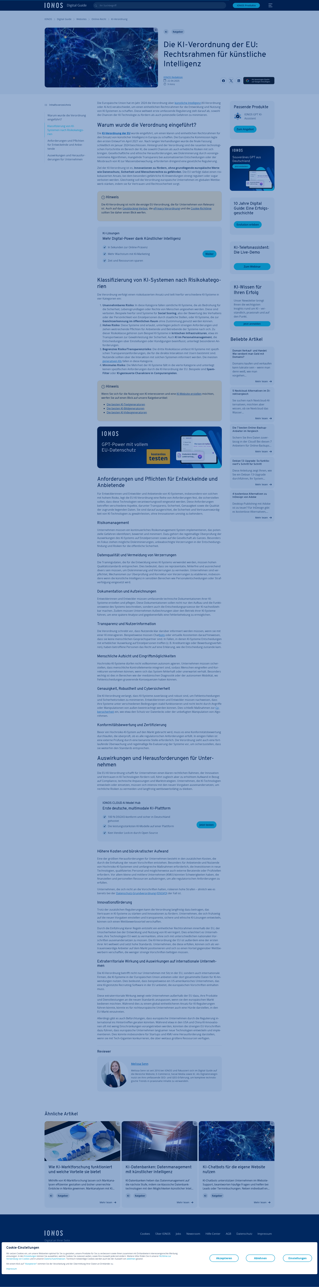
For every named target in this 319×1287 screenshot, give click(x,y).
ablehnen (131, 1259)
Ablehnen (260, 1258)
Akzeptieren (30, 1264)
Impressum (11, 1268)
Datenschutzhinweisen (54, 1258)
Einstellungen (30, 1256)
